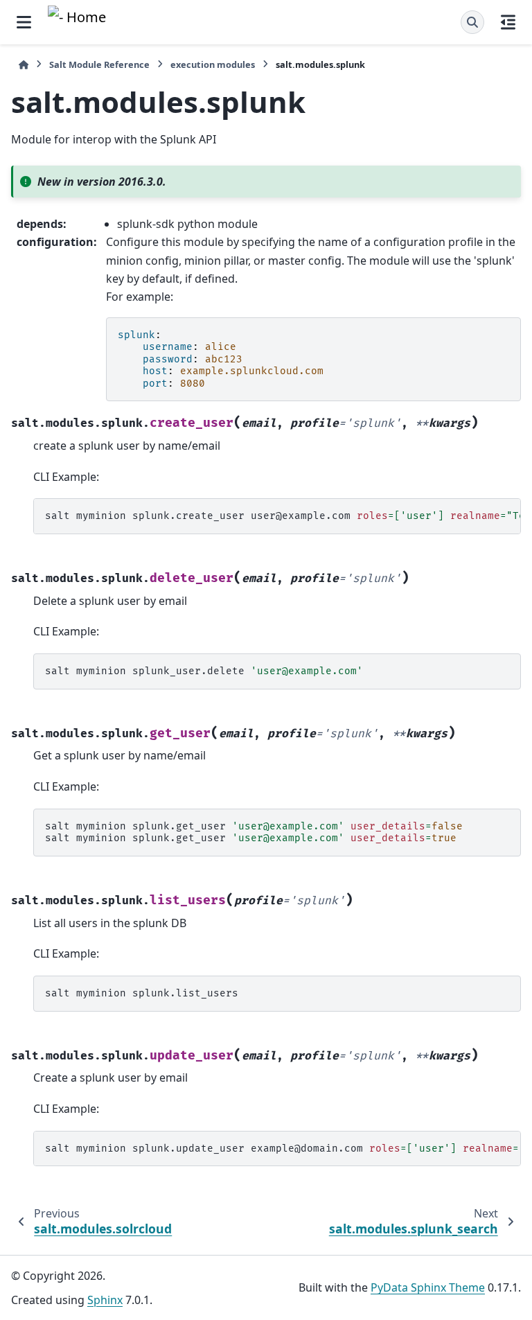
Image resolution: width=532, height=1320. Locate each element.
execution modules (212, 64)
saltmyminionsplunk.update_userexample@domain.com (283, 1148)
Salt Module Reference (99, 64)
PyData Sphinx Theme (428, 1287)
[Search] (472, 22)
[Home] (23, 65)
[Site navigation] (24, 22)
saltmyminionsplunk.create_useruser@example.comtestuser (283, 516)
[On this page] (508, 22)
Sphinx (105, 1300)
